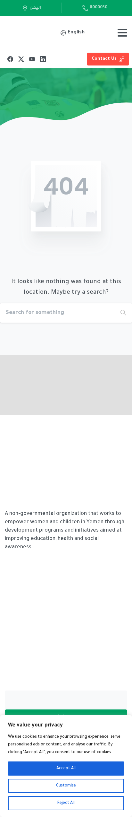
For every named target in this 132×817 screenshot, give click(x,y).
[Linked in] (108, 410)
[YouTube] (32, 59)
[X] (21, 59)
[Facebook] (10, 59)
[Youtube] (120, 410)
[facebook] (82, 410)
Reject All (66, 803)
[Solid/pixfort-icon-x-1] (95, 410)
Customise (66, 786)
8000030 (98, 7)
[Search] (123, 313)
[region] (66, 766)
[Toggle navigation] (122, 32)
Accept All (66, 768)
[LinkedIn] (42, 59)
